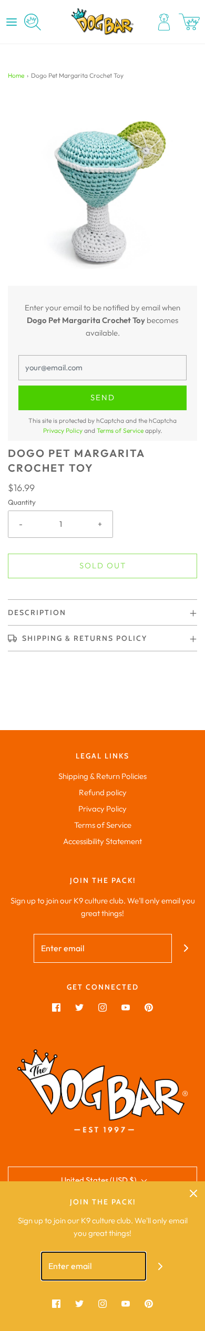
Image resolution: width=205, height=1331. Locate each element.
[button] (102, 191)
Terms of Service (120, 430)
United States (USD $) (99, 1180)
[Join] (186, 948)
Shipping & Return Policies (102, 776)
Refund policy (103, 792)
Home (16, 75)
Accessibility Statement (102, 841)
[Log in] (164, 22)
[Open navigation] (11, 22)
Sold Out (102, 565)
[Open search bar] (32, 22)
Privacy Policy (63, 430)
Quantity (22, 502)
